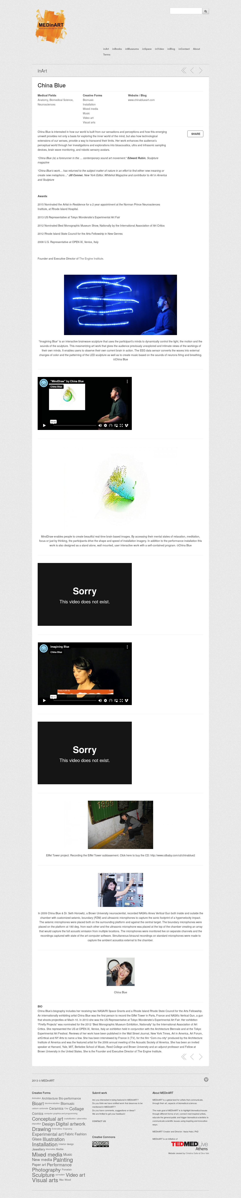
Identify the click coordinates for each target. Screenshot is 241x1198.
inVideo (159, 49)
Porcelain (67, 1169)
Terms (106, 54)
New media (42, 1159)
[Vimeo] (206, 1079)
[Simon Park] (200, 70)
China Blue (52, 85)
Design (48, 1124)
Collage (76, 1108)
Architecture (50, 1098)
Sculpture (43, 1175)
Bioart (38, 1103)
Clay (66, 1108)
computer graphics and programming (60, 1113)
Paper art (39, 1164)
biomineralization (52, 1103)
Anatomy (43, 100)
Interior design (66, 1144)
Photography (46, 1169)
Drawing (41, 1129)
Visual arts (89, 122)
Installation (89, 104)
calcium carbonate (40, 1108)
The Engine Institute (91, 258)
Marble (59, 1149)
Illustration (54, 1139)
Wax (61, 1179)
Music (86, 113)
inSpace (147, 49)
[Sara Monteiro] (192, 70)
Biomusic (88, 100)
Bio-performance (70, 1098)
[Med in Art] (51, 44)
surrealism (60, 1174)
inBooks (117, 49)
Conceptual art (47, 1118)
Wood (68, 1179)
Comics (37, 1113)
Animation (36, 1098)
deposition (36, 1123)
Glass (37, 1139)
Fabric (69, 1134)
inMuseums (132, 49)
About (196, 49)
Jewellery (38, 1149)
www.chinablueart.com (141, 100)
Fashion (81, 1134)
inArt (106, 49)
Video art (88, 118)
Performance (59, 1164)
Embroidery (57, 1128)
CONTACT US (99, 1121)
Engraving (67, 1128)
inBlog (171, 49)
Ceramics (56, 1108)
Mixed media (90, 109)
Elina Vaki (205, 1153)
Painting (63, 1159)
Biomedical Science (61, 100)
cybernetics (82, 1118)
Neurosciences (46, 104)
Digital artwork (70, 1124)
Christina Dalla (192, 1153)
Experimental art (48, 1134)
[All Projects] (184, 70)
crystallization (70, 1118)
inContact (184, 49)
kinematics (50, 1149)
